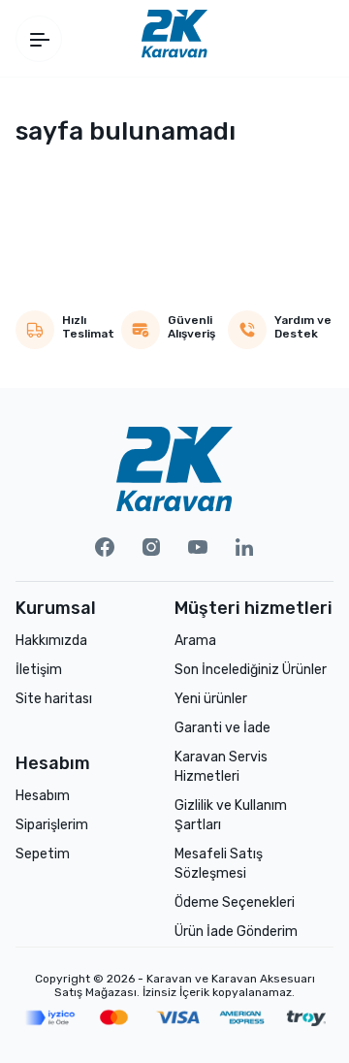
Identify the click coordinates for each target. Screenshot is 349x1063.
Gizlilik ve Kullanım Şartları (230, 815)
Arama (195, 640)
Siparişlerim (52, 825)
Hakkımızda (51, 640)
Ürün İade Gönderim (236, 931)
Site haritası (54, 699)
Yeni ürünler (210, 699)
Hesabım (43, 796)
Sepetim (43, 854)
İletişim (39, 669)
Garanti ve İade (222, 728)
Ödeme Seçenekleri (234, 902)
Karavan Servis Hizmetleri (221, 767)
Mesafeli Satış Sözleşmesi (218, 864)
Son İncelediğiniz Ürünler (250, 669)
